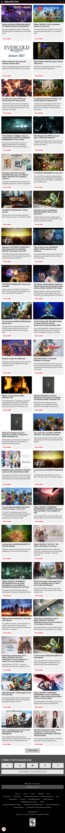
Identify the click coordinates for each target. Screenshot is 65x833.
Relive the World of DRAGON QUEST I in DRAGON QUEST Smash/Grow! (16, 25)
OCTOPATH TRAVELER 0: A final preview (14, 211)
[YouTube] (32, 765)
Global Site (41, 793)
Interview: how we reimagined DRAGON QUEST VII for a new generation (45, 212)
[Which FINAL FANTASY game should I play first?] (48, 50)
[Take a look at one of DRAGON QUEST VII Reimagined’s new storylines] (48, 236)
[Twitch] (45, 765)
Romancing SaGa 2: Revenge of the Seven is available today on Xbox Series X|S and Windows (48, 583)
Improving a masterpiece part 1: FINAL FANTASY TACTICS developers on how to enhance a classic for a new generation (14, 658)
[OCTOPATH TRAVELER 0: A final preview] (16, 199)
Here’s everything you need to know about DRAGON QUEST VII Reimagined (16, 732)
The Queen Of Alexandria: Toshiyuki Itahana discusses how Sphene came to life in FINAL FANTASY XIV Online (48, 286)
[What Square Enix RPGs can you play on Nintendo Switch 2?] (48, 125)
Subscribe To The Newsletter (32, 772)
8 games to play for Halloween (13, 358)
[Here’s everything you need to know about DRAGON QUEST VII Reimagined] (16, 719)
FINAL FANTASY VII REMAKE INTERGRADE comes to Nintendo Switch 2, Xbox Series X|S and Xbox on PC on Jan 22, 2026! (48, 695)
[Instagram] (58, 765)
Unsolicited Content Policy (31, 796)
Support (33, 793)
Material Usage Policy (47, 796)
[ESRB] (32, 826)
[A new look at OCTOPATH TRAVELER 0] (48, 459)
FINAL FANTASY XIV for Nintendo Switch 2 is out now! (47, 25)
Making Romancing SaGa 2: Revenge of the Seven (16, 619)
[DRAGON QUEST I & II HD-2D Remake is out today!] (48, 347)
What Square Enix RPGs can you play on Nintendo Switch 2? (46, 137)
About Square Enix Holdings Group (33, 804)
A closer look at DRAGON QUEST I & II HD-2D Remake (16, 545)
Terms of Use (6, 796)
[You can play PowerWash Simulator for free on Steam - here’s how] (16, 496)
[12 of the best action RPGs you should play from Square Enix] (16, 88)
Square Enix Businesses (52, 804)
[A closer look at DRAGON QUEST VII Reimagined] (48, 644)
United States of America (32, 787)
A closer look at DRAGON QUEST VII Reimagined (48, 656)
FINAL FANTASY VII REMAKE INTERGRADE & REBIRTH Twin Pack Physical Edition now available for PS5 (48, 510)
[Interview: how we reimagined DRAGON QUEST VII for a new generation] (48, 199)
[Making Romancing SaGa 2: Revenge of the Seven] (16, 607)
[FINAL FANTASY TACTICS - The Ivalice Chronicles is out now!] (48, 533)
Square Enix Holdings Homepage (12, 804)
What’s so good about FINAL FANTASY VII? (13, 396)
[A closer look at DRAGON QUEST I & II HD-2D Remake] (16, 533)
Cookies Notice (13, 799)
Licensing (22, 799)
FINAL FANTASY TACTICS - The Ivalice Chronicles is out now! (46, 545)
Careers (25, 793)
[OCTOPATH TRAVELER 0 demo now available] (16, 273)
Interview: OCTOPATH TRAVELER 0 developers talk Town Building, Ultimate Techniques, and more (16, 249)
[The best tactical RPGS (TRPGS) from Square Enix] (16, 310)
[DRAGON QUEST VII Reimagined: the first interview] (16, 682)
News (48, 793)
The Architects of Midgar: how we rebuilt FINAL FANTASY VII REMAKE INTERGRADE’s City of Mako (16, 137)
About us (17, 793)
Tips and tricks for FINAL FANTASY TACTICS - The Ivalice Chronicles (47, 434)
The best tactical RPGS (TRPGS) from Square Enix (16, 322)
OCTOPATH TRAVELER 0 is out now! (48, 173)
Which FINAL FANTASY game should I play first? (48, 62)
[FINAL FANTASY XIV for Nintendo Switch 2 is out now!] (48, 13)
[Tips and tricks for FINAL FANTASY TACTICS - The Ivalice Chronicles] (48, 422)
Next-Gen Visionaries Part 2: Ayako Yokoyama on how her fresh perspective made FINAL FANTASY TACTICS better (47, 732)
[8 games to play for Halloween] (16, 347)
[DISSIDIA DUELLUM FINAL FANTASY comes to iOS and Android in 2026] (16, 459)
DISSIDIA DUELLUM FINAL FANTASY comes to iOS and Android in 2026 (16, 471)
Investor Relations (19, 807)
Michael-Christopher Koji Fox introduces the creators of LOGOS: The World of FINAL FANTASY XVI (47, 397)
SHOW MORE (32, 750)
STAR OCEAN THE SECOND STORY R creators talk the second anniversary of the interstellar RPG (48, 323)
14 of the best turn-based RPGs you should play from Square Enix (48, 99)
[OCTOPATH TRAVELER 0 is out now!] (48, 162)
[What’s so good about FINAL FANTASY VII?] (16, 385)
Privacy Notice (17, 796)
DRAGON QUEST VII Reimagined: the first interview (16, 694)
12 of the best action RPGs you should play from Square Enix (14, 99)
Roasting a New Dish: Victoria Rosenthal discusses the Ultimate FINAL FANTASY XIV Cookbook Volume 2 (15, 175)
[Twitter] (20, 765)
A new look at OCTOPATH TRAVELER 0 (48, 471)
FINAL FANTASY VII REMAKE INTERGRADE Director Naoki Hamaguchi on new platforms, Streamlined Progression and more (15, 584)
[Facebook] (7, 765)
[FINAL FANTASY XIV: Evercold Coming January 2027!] (16, 50)
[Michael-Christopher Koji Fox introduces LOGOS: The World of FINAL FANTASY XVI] (16, 422)
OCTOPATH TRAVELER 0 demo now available (16, 285)
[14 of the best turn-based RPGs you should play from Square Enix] (48, 88)
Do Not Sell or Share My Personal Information (39, 807)
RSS (41, 802)
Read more (7, 39)
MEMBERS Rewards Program (29, 802)
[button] (4, 829)
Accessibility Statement (34, 799)
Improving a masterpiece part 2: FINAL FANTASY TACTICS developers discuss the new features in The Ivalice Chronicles (48, 621)
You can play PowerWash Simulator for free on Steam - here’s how (16, 508)
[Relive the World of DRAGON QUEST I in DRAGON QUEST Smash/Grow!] (16, 13)
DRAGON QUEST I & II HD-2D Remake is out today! (45, 359)
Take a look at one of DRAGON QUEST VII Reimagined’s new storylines (46, 249)
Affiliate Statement (48, 799)
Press (57, 796)
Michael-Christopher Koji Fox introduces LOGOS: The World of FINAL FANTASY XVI (15, 434)
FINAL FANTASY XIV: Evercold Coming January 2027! (14, 62)
